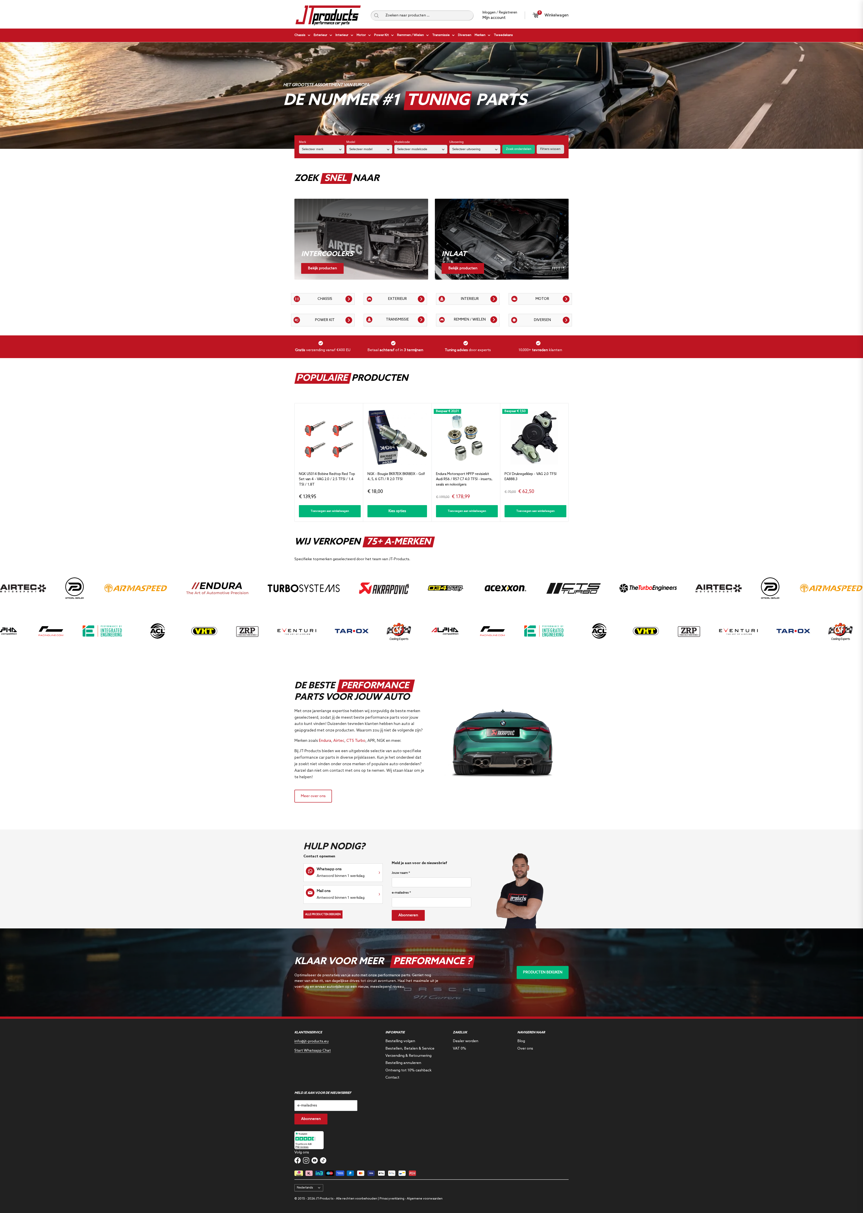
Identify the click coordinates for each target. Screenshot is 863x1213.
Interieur (342, 35)
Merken (480, 35)
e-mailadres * (401, 893)
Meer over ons (313, 796)
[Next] (569, 462)
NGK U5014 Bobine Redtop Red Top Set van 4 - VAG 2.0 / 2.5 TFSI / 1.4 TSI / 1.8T (327, 479)
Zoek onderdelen (518, 149)
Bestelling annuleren (403, 1063)
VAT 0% (459, 1048)
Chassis (299, 35)
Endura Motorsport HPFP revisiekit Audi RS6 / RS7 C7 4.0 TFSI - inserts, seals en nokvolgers (464, 479)
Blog (521, 1041)
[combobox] (428, 15)
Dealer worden (465, 1041)
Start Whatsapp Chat (312, 1050)
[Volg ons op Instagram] (306, 1160)
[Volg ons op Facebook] (297, 1160)
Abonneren (408, 915)
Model (350, 142)
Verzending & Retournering (408, 1056)
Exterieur (320, 35)
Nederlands (305, 1187)
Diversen (464, 35)
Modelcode (402, 142)
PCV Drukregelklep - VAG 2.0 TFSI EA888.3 (530, 476)
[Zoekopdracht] (376, 15)
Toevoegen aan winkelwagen (330, 511)
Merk (302, 142)
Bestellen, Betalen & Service (409, 1048)
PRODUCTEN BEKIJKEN (542, 972)
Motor (361, 35)
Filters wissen (550, 149)
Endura (325, 740)
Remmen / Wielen (410, 35)
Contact (392, 1077)
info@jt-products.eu (311, 1041)
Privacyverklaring (392, 1199)
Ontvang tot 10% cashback (408, 1070)
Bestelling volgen (400, 1041)
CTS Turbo (355, 740)
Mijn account (494, 18)
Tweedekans (503, 35)
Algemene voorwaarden (425, 1199)
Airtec (338, 740)
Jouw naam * (401, 873)
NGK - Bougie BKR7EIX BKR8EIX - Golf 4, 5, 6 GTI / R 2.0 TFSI (396, 476)
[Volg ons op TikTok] (323, 1160)
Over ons (525, 1048)
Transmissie (441, 35)
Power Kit (381, 35)
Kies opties (397, 511)
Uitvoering (456, 142)
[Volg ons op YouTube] (314, 1160)
